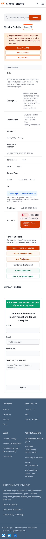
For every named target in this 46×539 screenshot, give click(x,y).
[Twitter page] (9, 535)
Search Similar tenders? (29, 224)
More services (23, 57)
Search (35, 18)
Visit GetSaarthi (10, 504)
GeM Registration (23, 52)
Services (7, 414)
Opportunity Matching (23, 253)
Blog (5, 424)
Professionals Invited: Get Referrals (31, 473)
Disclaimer (8, 456)
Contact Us (30, 409)
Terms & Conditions (12, 443)
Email (8, 337)
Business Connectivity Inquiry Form (31, 449)
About (6, 409)
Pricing (6, 419)
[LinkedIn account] (15, 535)
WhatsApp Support (23, 271)
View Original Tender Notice (20, 193)
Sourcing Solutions (34, 457)
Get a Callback (32, 419)
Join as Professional (12, 509)
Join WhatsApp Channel (23, 276)
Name (8, 325)
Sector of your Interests (16, 360)
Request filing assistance (23, 248)
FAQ (27, 414)
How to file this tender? (23, 265)
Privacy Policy (9, 438)
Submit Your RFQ (23, 48)
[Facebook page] (3, 535)
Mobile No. (10, 349)
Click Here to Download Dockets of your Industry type (23, 304)
